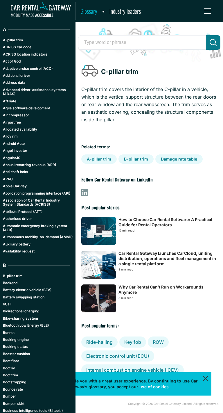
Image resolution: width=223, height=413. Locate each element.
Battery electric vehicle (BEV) (27, 290)
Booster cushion (16, 354)
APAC (8, 179)
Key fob (132, 342)
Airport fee (12, 122)
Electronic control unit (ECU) (117, 356)
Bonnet (9, 332)
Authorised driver (17, 218)
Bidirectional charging (21, 311)
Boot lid (9, 368)
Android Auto (14, 143)
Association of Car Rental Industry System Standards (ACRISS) (31, 202)
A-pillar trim (99, 158)
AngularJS (11, 158)
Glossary (88, 11)
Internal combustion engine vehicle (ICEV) (132, 370)
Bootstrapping (14, 382)
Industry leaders (125, 11)
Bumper (9, 396)
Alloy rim (10, 136)
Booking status (15, 346)
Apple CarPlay (15, 186)
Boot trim (10, 375)
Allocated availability (20, 129)
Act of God (12, 61)
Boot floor (11, 361)
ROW (158, 342)
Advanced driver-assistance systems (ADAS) (34, 92)
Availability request (19, 251)
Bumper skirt (13, 403)
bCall (7, 304)
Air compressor (16, 115)
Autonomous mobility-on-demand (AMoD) (38, 237)
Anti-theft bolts (15, 172)
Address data (14, 82)
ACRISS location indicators (25, 54)
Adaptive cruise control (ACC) (28, 68)
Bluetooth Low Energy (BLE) (26, 325)
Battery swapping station (23, 297)
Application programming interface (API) (36, 193)
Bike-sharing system (20, 318)
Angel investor (15, 150)
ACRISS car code (17, 47)
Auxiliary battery (16, 244)
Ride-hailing (99, 342)
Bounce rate (13, 389)
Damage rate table (179, 158)
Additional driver (16, 75)
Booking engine (16, 339)
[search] (213, 42)
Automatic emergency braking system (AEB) (35, 228)
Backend (10, 283)
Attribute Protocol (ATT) (22, 211)
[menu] (207, 11)
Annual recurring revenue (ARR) (29, 165)
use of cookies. (154, 386)
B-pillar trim (136, 158)
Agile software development (26, 108)
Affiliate (9, 101)
